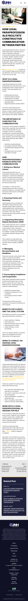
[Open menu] (24, 3)
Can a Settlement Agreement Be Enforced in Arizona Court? (14, 490)
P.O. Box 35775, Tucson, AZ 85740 (14, 565)
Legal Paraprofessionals (8, 26)
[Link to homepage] (14, 525)
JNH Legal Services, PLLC (11, 69)
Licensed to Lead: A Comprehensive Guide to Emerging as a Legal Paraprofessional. (13, 378)
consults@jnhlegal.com (14, 569)
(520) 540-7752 (22, 2)
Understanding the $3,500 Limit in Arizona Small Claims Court (7, 468)
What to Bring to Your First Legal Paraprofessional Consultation (13, 500)
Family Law (6, 486)
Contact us (8, 431)
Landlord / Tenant (8, 506)
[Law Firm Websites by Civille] (14, 589)
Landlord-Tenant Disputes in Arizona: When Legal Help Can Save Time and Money (14, 510)
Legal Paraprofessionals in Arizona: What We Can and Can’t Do (20, 468)
